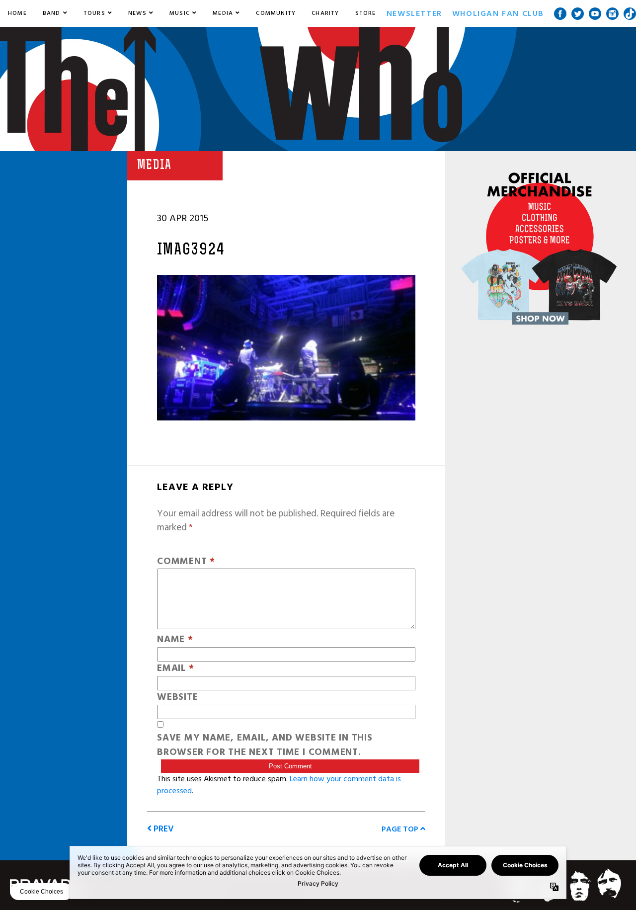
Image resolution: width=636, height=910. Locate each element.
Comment (186, 562)
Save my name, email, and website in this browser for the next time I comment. (265, 745)
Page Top (401, 829)
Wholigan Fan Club (498, 13)
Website (177, 697)
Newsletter (414, 13)
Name (175, 640)
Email (175, 669)
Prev (163, 829)
